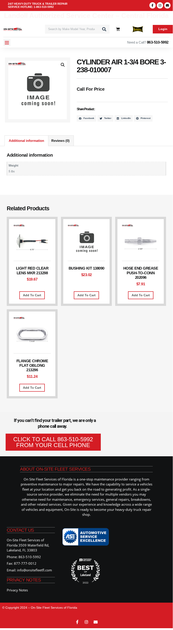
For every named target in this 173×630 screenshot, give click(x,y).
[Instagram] (160, 5)
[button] (7, 42)
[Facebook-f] (152, 5)
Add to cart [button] (32, 295)
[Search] (104, 29)
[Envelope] (167, 5)
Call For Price (90, 89)
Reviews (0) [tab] (60, 141)
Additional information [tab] (26, 141)
